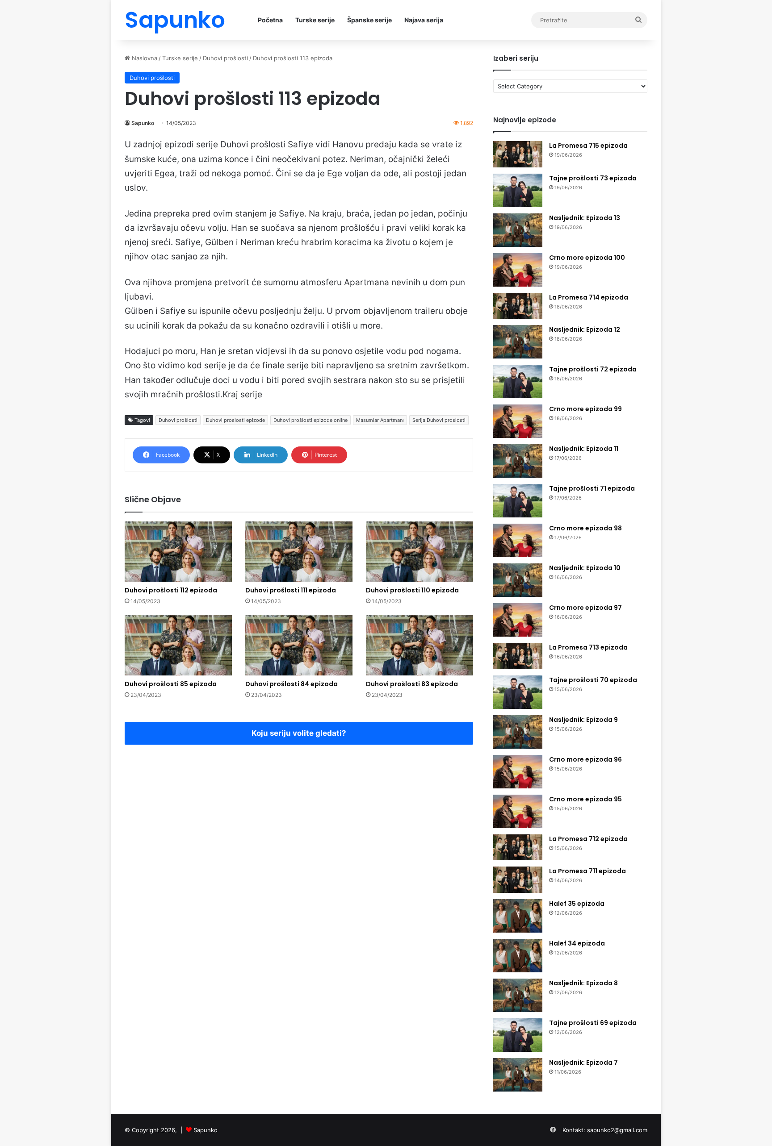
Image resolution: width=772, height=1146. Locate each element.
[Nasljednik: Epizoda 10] (517, 580)
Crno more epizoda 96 (585, 759)
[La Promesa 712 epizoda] (517, 847)
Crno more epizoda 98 (585, 528)
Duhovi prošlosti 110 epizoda (412, 590)
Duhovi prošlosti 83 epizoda (412, 683)
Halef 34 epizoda (577, 943)
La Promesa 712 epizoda (588, 838)
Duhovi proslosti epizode (235, 420)
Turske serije (315, 20)
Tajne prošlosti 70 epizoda (593, 679)
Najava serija (423, 20)
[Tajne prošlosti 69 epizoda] (517, 1035)
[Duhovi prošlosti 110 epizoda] (419, 551)
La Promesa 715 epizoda (588, 145)
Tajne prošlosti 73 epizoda (593, 178)
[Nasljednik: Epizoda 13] (517, 230)
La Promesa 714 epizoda (588, 297)
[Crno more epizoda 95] (517, 811)
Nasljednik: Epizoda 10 (585, 567)
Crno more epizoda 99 (585, 408)
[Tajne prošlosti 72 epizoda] (517, 381)
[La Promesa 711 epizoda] (517, 880)
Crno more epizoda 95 (585, 799)
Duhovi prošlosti (225, 58)
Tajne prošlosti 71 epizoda (592, 488)
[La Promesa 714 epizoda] (517, 306)
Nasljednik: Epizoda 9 (583, 719)
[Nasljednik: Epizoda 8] (517, 995)
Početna (270, 20)
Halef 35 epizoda (576, 903)
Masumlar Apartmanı (380, 420)
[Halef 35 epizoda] (517, 916)
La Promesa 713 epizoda (588, 647)
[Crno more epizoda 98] (517, 540)
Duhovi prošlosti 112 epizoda (171, 590)
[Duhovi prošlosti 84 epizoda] (298, 645)
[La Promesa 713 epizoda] (517, 656)
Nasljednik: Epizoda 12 (584, 329)
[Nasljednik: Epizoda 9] (517, 732)
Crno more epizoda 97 (585, 607)
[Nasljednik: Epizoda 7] (517, 1075)
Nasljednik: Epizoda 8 (583, 983)
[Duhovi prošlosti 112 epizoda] (178, 551)
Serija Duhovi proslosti (439, 420)
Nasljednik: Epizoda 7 (583, 1062)
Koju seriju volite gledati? (299, 733)
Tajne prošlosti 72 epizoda (593, 369)
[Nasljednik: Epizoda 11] (517, 461)
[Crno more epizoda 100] (517, 270)
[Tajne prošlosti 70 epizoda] (517, 692)
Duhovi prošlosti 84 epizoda (291, 683)
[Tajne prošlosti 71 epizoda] (517, 500)
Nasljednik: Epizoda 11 (583, 448)
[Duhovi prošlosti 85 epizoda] (178, 645)
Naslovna (143, 58)
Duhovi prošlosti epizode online (310, 420)
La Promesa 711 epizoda (587, 871)
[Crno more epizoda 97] (517, 620)
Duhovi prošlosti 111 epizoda (290, 590)
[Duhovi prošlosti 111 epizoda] (298, 551)
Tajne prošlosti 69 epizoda (593, 1022)
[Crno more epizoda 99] (517, 421)
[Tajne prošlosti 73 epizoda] (517, 190)
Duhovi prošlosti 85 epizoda (171, 683)
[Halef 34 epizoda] (517, 955)
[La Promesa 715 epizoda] (517, 154)
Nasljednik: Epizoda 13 (584, 217)
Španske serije (369, 20)
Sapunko (142, 123)
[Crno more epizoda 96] (517, 771)
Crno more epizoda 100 (587, 257)
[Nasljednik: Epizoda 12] (517, 341)
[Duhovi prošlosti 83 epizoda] (419, 645)
